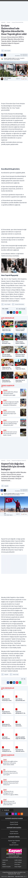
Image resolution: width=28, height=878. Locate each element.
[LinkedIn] (16, 814)
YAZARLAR (6, 810)
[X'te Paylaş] (5, 55)
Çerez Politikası (18, 862)
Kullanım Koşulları (6, 866)
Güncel (8, 22)
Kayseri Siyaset (14, 824)
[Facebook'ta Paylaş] (2, 55)
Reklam (4, 864)
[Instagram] (13, 814)
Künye (3, 862)
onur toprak (7, 50)
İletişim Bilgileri (17, 866)
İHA (8, 514)
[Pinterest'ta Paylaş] (17, 312)
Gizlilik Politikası (18, 860)
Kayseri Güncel (14, 822)
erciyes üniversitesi (19, 304)
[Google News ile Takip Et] (23, 79)
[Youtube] (19, 814)
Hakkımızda (5, 860)
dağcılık (6, 486)
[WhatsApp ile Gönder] (20, 312)
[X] (10, 814)
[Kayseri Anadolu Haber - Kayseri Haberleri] (14, 852)
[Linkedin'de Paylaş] (14, 312)
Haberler (3, 22)
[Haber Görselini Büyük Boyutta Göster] (14, 69)
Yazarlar (14, 842)
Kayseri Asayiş (14, 831)
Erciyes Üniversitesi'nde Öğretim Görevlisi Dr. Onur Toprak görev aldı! (18, 22)
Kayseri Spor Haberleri (14, 840)
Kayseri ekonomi (14, 833)
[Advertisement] (14, 10)
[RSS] (22, 814)
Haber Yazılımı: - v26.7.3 (14, 876)
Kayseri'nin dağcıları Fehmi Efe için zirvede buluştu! (19, 460)
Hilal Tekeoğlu (7, 79)
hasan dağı (15, 674)
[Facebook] (7, 814)
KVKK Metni (17, 864)
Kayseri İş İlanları (14, 845)
